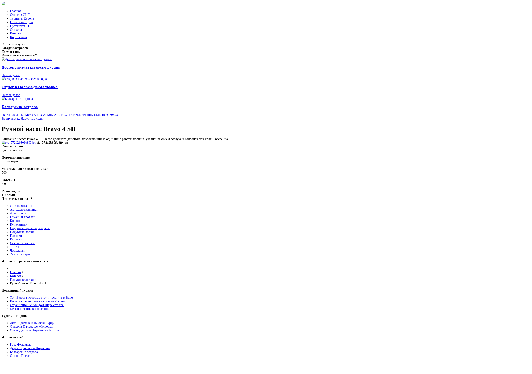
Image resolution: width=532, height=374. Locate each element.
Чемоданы (17, 250)
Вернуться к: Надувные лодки (23, 118)
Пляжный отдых (21, 22)
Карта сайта (18, 37)
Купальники (18, 224)
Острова (16, 29)
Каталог (15, 33)
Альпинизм (18, 213)
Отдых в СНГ (20, 14)
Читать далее (11, 75)
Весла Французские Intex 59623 (95, 114)
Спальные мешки (22, 243)
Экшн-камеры (20, 254)
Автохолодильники (24, 209)
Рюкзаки (16, 239)
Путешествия (19, 26)
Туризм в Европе (22, 18)
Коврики (16, 220)
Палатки (16, 235)
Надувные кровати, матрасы (30, 228)
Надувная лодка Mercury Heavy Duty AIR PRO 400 (37, 114)
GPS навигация (21, 205)
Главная (15, 11)
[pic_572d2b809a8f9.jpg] (19, 142)
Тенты (14, 247)
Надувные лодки (22, 232)
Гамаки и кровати (22, 217)
